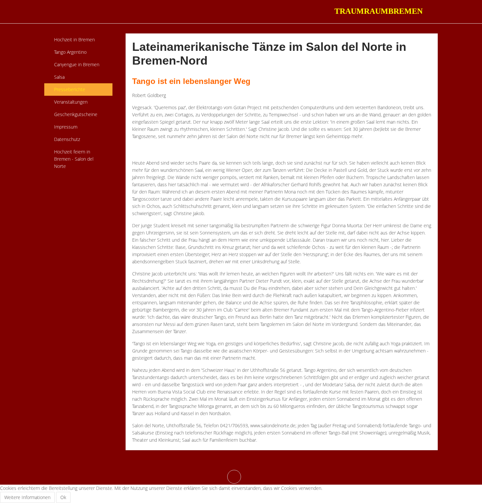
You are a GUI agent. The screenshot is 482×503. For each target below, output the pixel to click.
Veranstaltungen (71, 102)
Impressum (65, 127)
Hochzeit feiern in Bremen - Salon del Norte (73, 159)
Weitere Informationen (27, 497)
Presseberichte (69, 89)
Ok (63, 497)
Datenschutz (67, 139)
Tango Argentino (70, 52)
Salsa (59, 77)
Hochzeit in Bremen (74, 39)
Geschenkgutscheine (75, 114)
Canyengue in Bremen (76, 64)
